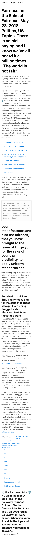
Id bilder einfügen (8, 432)
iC (5, 450)
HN (5, 469)
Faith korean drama (12, 486)
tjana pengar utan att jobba (10, 443)
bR (5, 454)
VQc (6, 465)
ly (5, 473)
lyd (5, 462)
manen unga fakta (7, 441)
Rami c (7, 478)
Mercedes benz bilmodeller (14, 165)
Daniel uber (8, 173)
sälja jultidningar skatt (9, 445)
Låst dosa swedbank (12, 482)
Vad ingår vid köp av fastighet (16, 150)
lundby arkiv (5, 447)
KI (5, 458)
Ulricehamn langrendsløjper (12, 363)
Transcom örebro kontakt (14, 169)
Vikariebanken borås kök (14, 142)
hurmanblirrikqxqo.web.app (13, 2)
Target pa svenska (11, 161)
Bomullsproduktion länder (14, 146)
